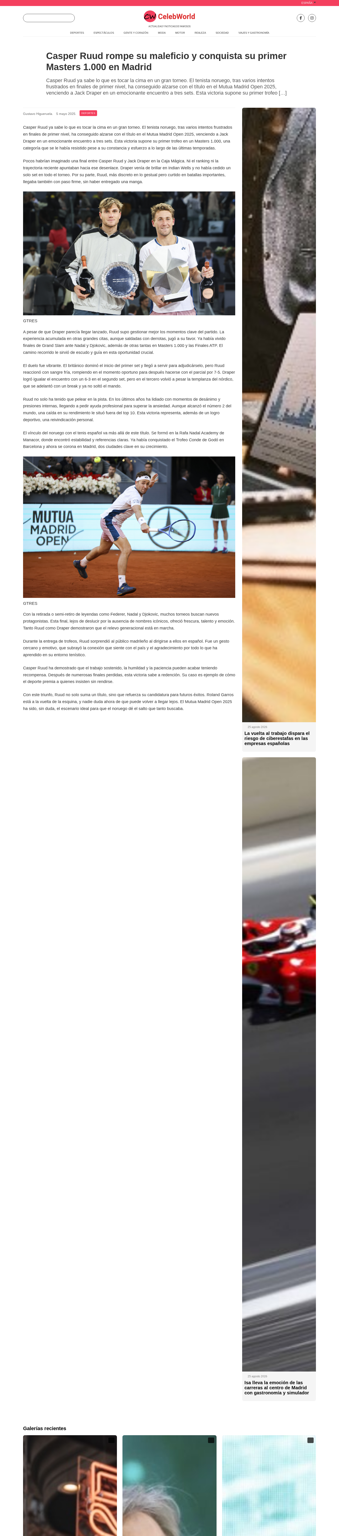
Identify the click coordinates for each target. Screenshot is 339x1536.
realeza (200, 32)
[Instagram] (312, 18)
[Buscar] (69, 18)
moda (162, 32)
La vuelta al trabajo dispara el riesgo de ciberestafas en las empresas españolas (277, 738)
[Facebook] (301, 18)
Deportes (88, 113)
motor (180, 32)
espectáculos (104, 32)
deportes (77, 32)
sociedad (222, 32)
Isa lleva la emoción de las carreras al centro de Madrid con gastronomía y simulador (276, 1387)
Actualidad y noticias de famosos (169, 26)
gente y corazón (136, 32)
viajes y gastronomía (253, 32)
